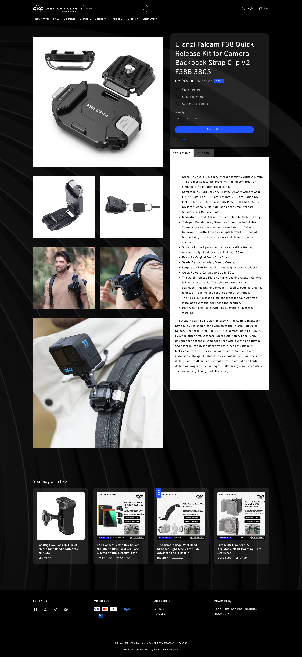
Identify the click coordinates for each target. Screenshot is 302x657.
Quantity (179, 112)
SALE (56, 19)
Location (133, 19)
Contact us (160, 614)
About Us (118, 19)
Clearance (70, 19)
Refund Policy (170, 649)
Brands (84, 19)
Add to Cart (214, 129)
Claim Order (149, 19)
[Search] (142, 8)
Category (100, 19)
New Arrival (42, 19)
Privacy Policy (153, 649)
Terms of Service (133, 649)
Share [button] (183, 139)
